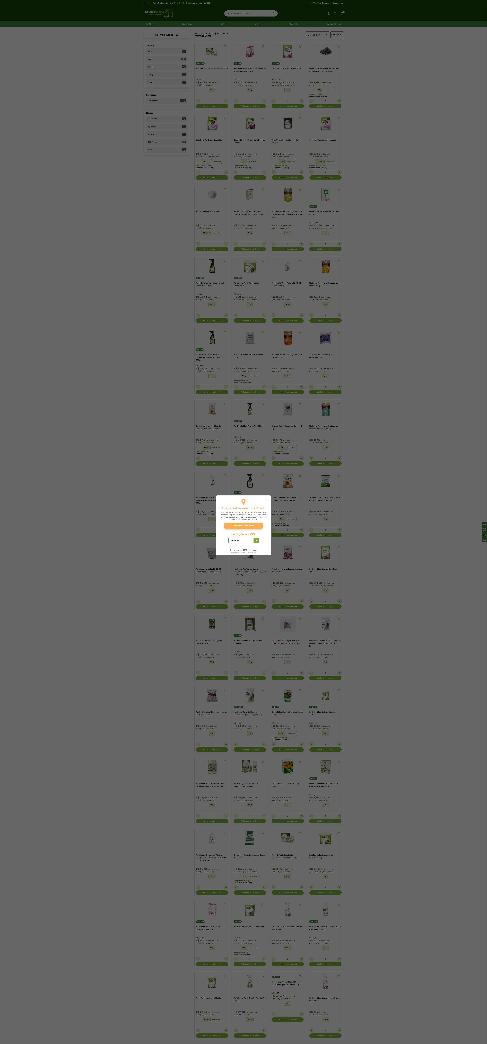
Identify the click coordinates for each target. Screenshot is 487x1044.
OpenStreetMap (252, 552)
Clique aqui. (252, 550)
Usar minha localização (244, 525)
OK (256, 540)
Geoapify (242, 552)
